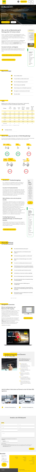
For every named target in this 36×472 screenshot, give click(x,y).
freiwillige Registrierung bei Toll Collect (9, 229)
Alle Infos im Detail (30, 64)
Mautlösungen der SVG (5, 22)
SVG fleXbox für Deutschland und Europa (9, 59)
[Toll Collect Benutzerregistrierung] (9, 399)
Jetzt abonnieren (4, 464)
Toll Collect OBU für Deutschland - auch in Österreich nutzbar (12, 55)
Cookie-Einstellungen (32, 463)
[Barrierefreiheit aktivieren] (18, 2)
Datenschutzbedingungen (5, 461)
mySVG (31, 1)
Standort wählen (23, 1)
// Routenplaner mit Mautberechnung (31, 37)
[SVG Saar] (4, 2)
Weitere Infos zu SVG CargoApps (6, 325)
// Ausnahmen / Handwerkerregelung (31, 35)
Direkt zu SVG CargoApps (28, 318)
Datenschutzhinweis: (4, 443)
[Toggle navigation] (30, 3)
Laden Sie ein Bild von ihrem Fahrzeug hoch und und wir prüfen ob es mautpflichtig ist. (9, 439)
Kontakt (13, 22)
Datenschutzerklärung (7, 444)
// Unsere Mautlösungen (32, 39)
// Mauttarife (32, 34)
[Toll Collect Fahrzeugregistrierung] (26, 399)
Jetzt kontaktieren (30, 203)
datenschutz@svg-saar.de (5, 446)
